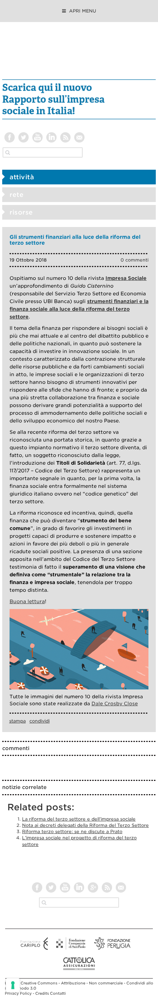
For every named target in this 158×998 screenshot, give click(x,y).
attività (22, 177)
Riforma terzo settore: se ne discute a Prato (72, 831)
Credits (42, 993)
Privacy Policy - (20, 993)
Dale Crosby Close (114, 703)
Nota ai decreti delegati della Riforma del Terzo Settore (85, 825)
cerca (7, 152)
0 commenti (134, 260)
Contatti (58, 993)
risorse (21, 212)
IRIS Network (79, 54)
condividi (39, 721)
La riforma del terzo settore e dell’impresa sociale (79, 819)
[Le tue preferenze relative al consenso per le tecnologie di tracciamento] (13, 985)
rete (17, 194)
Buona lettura (27, 601)
